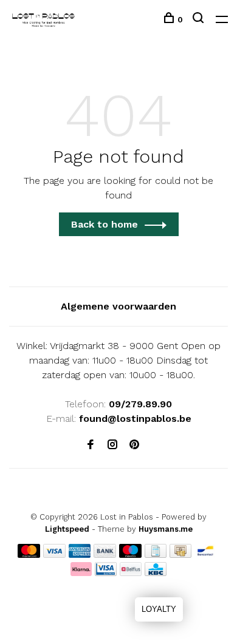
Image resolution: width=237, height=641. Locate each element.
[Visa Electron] (106, 572)
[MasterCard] (29, 554)
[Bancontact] (205, 554)
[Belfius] (131, 572)
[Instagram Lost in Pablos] (112, 445)
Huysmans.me (166, 529)
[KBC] (156, 572)
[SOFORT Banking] (81, 572)
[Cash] (180, 554)
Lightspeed (67, 529)
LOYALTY (159, 609)
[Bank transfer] (105, 554)
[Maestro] (130, 554)
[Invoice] (156, 554)
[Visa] (54, 554)
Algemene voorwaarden (118, 306)
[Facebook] (90, 445)
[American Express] (80, 554)
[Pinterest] (134, 445)
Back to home (104, 224)
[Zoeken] (200, 19)
